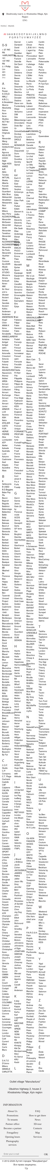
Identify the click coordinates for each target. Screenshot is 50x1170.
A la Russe (5, 89)
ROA (41, 272)
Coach (5, 982)
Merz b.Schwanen (31, 545)
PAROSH (30, 980)
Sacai (41, 364)
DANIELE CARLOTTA (7, 1070)
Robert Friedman (43, 282)
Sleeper (42, 484)
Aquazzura (7, 372)
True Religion (42, 741)
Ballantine (6, 511)
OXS (28, 922)
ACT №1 (6, 121)
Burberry (6, 740)
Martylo (29, 459)
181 (3, 58)
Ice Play (17, 795)
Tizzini (41, 692)
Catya (4, 862)
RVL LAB (42, 347)
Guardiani (18, 631)
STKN (41, 590)
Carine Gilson (5, 828)
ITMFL (17, 848)
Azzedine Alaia (6, 469)
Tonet (41, 709)
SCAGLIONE (44, 405)
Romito (42, 305)
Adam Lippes (5, 126)
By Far (5, 754)
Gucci (16, 634)
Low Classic (29, 241)
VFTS (41, 850)
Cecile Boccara (5, 872)
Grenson (18, 620)
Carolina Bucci (5, 833)
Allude (5, 266)
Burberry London (6, 745)
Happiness (19, 662)
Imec (16, 809)
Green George (17, 616)
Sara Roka (43, 394)
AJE (4, 169)
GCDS (17, 517)
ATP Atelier (5, 444)
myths (29, 711)
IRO (16, 829)
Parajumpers (32, 971)
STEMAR (43, 567)
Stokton (42, 592)
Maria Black (28, 397)
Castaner (6, 854)
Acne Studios (5, 117)
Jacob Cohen (17, 866)
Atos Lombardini (7, 438)
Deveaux (18, 94)
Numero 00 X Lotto (30, 826)
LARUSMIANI (32, 131)
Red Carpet (42, 187)
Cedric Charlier (5, 889)
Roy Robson (42, 329)
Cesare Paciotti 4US (5, 910)
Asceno (5, 414)
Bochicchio (7, 670)
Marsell (29, 454)
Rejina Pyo (41, 218)
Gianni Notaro (17, 558)
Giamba (17, 537)
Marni (28, 440)
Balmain (5, 520)
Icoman (17, 801)
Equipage (18, 272)
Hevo (16, 734)
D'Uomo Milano (5, 1064)
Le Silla (29, 164)
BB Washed (5, 569)
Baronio (5, 559)
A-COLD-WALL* (6, 95)
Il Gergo (17, 803)
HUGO (17, 765)
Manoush (30, 342)
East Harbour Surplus (18, 186)
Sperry (41, 528)
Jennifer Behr (17, 888)
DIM (16, 114)
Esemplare (19, 300)
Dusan (17, 156)
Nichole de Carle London (31, 772)
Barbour (5, 545)
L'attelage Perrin (30, 65)
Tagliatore (43, 636)
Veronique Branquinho (44, 827)
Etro (16, 303)
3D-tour (38, 1124)
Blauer (5, 654)
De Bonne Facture (18, 57)
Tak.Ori (42, 639)
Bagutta (5, 503)
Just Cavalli (17, 983)
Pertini (29, 1024)
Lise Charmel (30, 196)
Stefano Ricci (42, 549)
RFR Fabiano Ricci (42, 236)
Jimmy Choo (17, 908)
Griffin (17, 623)
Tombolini (43, 703)
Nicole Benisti (29, 781)
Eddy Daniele (17, 196)
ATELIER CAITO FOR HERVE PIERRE (6, 429)
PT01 (41, 122)
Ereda (17, 278)
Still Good (43, 584)
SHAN (41, 444)
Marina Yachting (30, 419)
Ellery (16, 245)
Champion (6, 915)
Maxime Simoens (30, 514)
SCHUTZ (43, 411)
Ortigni (29, 896)
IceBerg (17, 798)
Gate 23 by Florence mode (18, 510)
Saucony (42, 403)
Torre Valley (41, 713)
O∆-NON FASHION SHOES (30, 841)
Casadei (5, 846)
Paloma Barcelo (29, 942)
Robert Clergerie (43, 276)
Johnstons (18, 942)
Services (37, 1136)
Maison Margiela (30, 308)
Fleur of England (18, 410)
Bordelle (5, 682)
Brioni (4, 729)
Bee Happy (5, 580)
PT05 (41, 125)
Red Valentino (43, 193)
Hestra (17, 731)
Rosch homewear (43, 313)
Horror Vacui (17, 752)
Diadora (17, 100)
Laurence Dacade (30, 143)
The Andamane (43, 658)
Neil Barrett (29, 756)
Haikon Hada (17, 655)
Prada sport (41, 90)
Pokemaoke (44, 61)
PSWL (41, 120)
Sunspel (42, 612)
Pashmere (30, 982)
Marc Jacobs (29, 363)
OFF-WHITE (29, 853)
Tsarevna (43, 751)
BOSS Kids (4, 692)
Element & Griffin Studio (18, 214)
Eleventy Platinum (18, 224)
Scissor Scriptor (42, 415)
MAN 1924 (31, 339)
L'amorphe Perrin (31, 60)
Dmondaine (19, 122)
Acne (4, 113)
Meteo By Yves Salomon (30, 552)
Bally (4, 517)
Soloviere (43, 495)
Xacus (41, 953)
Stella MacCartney (44, 558)
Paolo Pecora (29, 962)
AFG (4, 149)
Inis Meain (18, 817)
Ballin (4, 514)
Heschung (18, 729)
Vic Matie (43, 859)
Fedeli (17, 339)
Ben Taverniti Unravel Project (6, 597)
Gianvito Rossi (18, 566)
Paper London (29, 967)
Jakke (16, 878)
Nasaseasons (32, 741)
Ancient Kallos (5, 307)
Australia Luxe (6, 452)
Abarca (5, 105)
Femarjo (18, 342)
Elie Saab (18, 228)
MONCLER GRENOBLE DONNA (31, 633)
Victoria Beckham (43, 866)
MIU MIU (30, 577)
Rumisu (42, 339)
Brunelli (5, 732)
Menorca (30, 540)
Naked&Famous (33, 727)
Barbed (5, 542)
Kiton (16, 1053)
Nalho (29, 729)
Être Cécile (41, 1069)
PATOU (29, 994)
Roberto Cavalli (42, 287)
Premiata (43, 94)
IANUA (17, 792)
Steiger (42, 553)
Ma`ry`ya (30, 275)
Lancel (29, 111)
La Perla (30, 86)
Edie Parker (17, 204)
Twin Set (42, 756)
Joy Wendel (17, 972)
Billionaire (6, 629)
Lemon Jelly (29, 177)
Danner (17, 41)
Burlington (6, 749)
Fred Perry (16, 466)
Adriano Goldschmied (8, 145)
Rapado (42, 160)
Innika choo (17, 822)
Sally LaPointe (42, 376)
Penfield (29, 1016)
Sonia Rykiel (41, 507)
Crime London (5, 1031)
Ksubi (16, 1062)
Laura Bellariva (30, 138)
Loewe (29, 217)
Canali (5, 807)
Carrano (5, 837)
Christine (6, 946)
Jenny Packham (18, 894)
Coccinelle (6, 985)
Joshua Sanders (18, 966)
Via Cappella (42, 855)
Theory (42, 667)
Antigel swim (5, 346)
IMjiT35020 (19, 812)
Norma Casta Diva (29, 816)
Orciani (29, 894)
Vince (41, 889)
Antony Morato (5, 366)
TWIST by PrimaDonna (44, 772)
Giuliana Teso (18, 586)
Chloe (4, 938)
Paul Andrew (29, 1004)
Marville (29, 462)
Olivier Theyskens (31, 867)
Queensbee (44, 136)
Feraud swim (17, 357)
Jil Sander (18, 903)
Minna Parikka (29, 567)
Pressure (43, 97)
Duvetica (18, 159)
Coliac (5, 991)
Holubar (17, 748)
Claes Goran (5, 970)
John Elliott (16, 916)
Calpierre (6, 787)
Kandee (17, 1003)
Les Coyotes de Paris (30, 190)
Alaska (5, 180)
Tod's (41, 695)
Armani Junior (5, 405)
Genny (17, 520)
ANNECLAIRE (8, 336)
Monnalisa (30, 638)
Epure (17, 270)
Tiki (40, 689)
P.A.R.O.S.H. (32, 932)
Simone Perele (42, 468)
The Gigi (42, 662)
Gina (16, 570)
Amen (4, 283)
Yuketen (42, 980)
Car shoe (6, 815)
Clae (4, 966)
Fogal (16, 423)
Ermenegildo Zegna (19, 296)
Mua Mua (30, 691)
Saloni (41, 380)
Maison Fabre (29, 296)
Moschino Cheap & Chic (30, 658)
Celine (5, 893)
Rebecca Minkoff (42, 181)
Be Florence (6, 574)
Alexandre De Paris (6, 248)
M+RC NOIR (29, 271)
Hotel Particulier (18, 758)
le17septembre (33, 170)
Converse (6, 1021)
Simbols (42, 464)
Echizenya (18, 192)
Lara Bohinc (29, 127)
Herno (17, 717)
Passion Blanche (29, 990)
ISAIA (16, 837)
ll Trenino (30, 214)
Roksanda (43, 297)
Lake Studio (29, 102)
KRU (16, 1059)
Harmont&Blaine (21, 664)
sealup (41, 419)
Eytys (16, 306)
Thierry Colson (42, 671)
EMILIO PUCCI (17, 249)
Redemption (44, 199)
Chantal (5, 918)
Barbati (5, 539)
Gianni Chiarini (17, 552)
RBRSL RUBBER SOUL (43, 169)
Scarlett (42, 408)
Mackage (30, 278)
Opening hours (12, 1136)
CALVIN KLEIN (5, 791)
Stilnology (43, 587)
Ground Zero (17, 627)
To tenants (12, 1119)
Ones (28, 883)
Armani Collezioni (6, 388)
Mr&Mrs (29, 680)
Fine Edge (18, 397)
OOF (28, 885)
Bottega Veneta (5, 703)
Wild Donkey (42, 929)
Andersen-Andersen (6, 313)
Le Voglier (30, 167)
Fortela (17, 445)
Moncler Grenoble (30, 626)
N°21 (28, 721)
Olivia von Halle (30, 862)
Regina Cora (42, 204)
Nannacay (30, 735)
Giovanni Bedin (18, 580)
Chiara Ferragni (6, 934)
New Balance (29, 765)
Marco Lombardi (30, 374)
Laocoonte (31, 117)
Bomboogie (7, 673)
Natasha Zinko (30, 745)
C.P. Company (6, 772)
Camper (5, 795)
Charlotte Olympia (6, 923)
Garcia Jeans (17, 502)
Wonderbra (43, 933)
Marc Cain (30, 359)
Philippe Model (29, 1048)
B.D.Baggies (7, 489)
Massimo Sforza (30, 475)
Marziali (29, 465)
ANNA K (5, 325)
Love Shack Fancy (29, 234)
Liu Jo (29, 212)
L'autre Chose (29, 71)
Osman (29, 905)
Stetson (42, 570)
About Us (12, 1111)
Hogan (17, 742)
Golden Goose (17, 605)
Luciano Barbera (29, 247)
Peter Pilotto (29, 1031)
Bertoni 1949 (5, 611)
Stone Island (41, 597)
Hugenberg (19, 762)
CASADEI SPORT (6, 850)
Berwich (5, 615)
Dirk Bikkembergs (20, 118)
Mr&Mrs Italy (29, 684)
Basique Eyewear (6, 563)
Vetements (43, 845)
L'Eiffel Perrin (29, 77)
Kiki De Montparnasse (20, 1049)
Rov (40, 325)
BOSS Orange (5, 697)
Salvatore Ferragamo (43, 385)
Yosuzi (41, 977)
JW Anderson (18, 989)
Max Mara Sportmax (30, 486)
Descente (18, 86)
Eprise (17, 267)
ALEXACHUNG (8, 216)
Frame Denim (17, 455)
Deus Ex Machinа (18, 90)
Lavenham (31, 147)
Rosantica (43, 308)
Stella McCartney (43, 563)
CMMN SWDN (5, 976)
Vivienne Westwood (43, 894)
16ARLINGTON (8, 55)
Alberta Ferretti (5, 184)
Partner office (12, 1124)
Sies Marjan (42, 460)
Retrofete (43, 230)
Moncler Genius (29, 620)
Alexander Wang (6, 237)
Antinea (5, 350)
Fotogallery (12, 1132)
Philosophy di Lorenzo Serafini (31, 1061)
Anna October (5, 329)
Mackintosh (31, 281)
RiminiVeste (44, 261)
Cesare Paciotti (5, 903)
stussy (41, 606)
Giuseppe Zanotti (18, 594)
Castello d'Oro (5, 858)
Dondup (17, 134)
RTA (40, 333)
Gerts (16, 525)
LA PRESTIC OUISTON (30, 95)
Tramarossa (44, 729)
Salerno (42, 372)
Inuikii (16, 826)
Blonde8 (5, 657)
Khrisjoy (17, 1045)
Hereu (17, 715)
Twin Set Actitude (42, 761)
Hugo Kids (18, 768)
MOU (28, 674)
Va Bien (42, 814)
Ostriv (29, 908)
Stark (41, 542)
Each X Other (17, 179)
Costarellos (7, 1024)
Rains (41, 152)
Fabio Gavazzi (17, 327)
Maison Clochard (30, 291)
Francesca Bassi (19, 460)
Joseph (17, 956)
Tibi (40, 687)
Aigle (4, 160)
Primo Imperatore (43, 110)
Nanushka (30, 738)
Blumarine (6, 668)
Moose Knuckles (30, 648)
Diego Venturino (18, 110)
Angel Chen (4, 321)
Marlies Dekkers (30, 436)
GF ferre (18, 528)
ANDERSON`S (8, 317)
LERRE (29, 181)
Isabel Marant (17, 833)
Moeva (29, 599)
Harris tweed (17, 669)
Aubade (5, 448)
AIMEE (5, 166)
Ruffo (41, 336)
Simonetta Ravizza (43, 480)
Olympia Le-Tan (30, 873)
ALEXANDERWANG (10, 241)
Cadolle (5, 782)
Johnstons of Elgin (18, 947)
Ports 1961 (41, 77)
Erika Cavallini (18, 282)
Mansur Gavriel (29, 347)
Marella (29, 392)
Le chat (29, 156)
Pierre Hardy (41, 46)
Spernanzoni (44, 525)
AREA (4, 381)
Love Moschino (30, 227)
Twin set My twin (42, 766)
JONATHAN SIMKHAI (19, 952)
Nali (28, 732)
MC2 (28, 524)
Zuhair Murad (41, 1040)
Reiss (41, 213)
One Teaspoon (30, 879)
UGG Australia (42, 785)
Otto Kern (30, 916)
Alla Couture (5, 260)
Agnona (5, 152)
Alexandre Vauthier (6, 254)
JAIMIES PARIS (18, 874)
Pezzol (29, 1038)
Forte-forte (17, 438)
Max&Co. (30, 504)
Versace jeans (42, 832)
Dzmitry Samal (17, 163)
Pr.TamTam (44, 83)
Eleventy (18, 219)
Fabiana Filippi (18, 321)
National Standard (30, 751)
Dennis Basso (17, 77)
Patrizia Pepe (29, 998)
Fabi (16, 317)
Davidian (18, 53)
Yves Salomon (42, 984)
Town (41, 726)
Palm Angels (29, 937)
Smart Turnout (42, 491)
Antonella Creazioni (6, 354)
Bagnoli (5, 500)
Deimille (17, 61)
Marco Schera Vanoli (29, 387)
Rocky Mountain (43, 293)
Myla (28, 702)
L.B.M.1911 (31, 47)
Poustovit (43, 81)
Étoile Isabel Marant (42, 1054)
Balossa (5, 523)
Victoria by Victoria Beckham (43, 873)
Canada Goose (5, 803)
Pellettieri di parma (30, 1012)
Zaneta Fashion (42, 1020)
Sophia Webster (42, 519)
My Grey (30, 697)
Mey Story (30, 557)
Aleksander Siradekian (7, 198)
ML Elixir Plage (30, 589)
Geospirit (18, 523)
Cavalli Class (5, 867)
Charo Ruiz (5, 928)
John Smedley (18, 927)
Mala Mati (30, 325)
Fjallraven (18, 400)
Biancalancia (7, 623)
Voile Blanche (42, 899)
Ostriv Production (31, 912)
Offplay (29, 857)
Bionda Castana (5, 633)
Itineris (17, 845)
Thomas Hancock (42, 683)
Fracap (17, 448)
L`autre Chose (29, 43)
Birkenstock (7, 637)
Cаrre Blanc (4, 1048)
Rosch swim (41, 318)
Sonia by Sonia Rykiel (42, 500)
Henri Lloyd (16, 708)
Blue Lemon (5, 661)
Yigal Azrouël (42, 970)
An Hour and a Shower (5, 292)
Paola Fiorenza (30, 956)
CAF (4, 784)
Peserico (30, 1027)
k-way (16, 1000)
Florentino (18, 420)
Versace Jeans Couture (42, 839)
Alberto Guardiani (6, 190)
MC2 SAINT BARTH (29, 529)
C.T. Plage (6, 776)
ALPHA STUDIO (5, 271)
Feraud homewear (19, 352)
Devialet (17, 97)
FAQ (37, 1111)
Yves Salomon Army (42, 991)
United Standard (43, 797)
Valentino (43, 817)
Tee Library (42, 644)
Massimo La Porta (30, 469)
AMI (4, 286)
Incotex (17, 815)
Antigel (5, 342)
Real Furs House (43, 176)
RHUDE (42, 241)
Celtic (4, 896)
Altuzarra (6, 275)
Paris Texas (29, 976)
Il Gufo (17, 806)
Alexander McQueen (6, 220)
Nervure (29, 760)
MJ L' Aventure (30, 584)
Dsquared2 (19, 150)
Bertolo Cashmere (6, 605)
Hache (17, 650)
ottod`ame (30, 919)
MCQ (28, 535)
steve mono (41, 574)
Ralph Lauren (42, 156)
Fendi (16, 344)
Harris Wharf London (17, 684)
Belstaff (5, 590)
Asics (4, 420)
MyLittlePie (31, 705)
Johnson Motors (18, 938)
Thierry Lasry (42, 677)
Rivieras (42, 269)
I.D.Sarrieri (19, 789)
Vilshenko (43, 887)
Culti (4, 1038)
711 (3, 77)
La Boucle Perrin (30, 82)
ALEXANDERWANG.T (11, 244)
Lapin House (29, 121)
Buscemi (6, 751)
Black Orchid (5, 647)
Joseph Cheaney (18, 961)
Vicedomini (43, 861)
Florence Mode (18, 416)
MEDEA (29, 538)
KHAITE (17, 1042)
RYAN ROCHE (42, 352)
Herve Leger (17, 725)
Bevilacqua (7, 617)
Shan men (43, 447)
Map (37, 1132)
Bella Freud (4, 586)
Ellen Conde (17, 241)
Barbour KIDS (5, 549)
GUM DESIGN (18, 639)
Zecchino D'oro (43, 1028)
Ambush (5, 280)
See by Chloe (42, 427)
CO (3, 980)
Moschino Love (30, 665)
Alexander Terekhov (6, 232)
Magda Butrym (29, 285)
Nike (28, 796)
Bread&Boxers (8, 712)
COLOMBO (7, 1002)
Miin (28, 560)
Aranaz (5, 375)
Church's (6, 957)
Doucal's (18, 136)
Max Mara (30, 482)
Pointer (42, 58)
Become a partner (12, 1128)
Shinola (42, 450)
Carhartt (5, 818)
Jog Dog (18, 912)
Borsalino (6, 684)
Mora (28, 652)
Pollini (41, 64)
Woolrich (42, 936)
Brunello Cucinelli (5, 736)
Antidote (5, 339)
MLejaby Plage (30, 595)
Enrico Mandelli (18, 263)
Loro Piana (28, 222)
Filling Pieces (17, 391)
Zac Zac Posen (42, 1012)
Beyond (5, 620)
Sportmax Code (43, 538)
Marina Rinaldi (29, 402)
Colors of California (6, 1009)
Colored (5, 1005)
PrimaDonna (44, 106)
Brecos (5, 715)
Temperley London (43, 649)
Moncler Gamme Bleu (29, 613)
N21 (28, 724)
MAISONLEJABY (33, 317)
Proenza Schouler (42, 116)
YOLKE (42, 974)
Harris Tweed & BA (18, 676)
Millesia (29, 563)
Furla (16, 484)
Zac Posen (41, 1006)
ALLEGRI (6, 264)
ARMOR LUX (5, 410)
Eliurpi (17, 236)
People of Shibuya (30, 1020)
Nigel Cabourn (30, 792)
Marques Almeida (30, 447)
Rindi (41, 264)
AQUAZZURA (8, 370)
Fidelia (17, 370)
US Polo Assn (42, 802)
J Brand (17, 859)
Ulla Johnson (42, 791)
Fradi (16, 450)
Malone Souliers (29, 335)
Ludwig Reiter (29, 258)
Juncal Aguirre (17, 977)
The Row (43, 664)
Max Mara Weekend (30, 500)
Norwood (30, 822)
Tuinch (41, 754)
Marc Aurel (28, 355)
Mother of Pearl (30, 670)
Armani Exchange (6, 393)
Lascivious (31, 134)
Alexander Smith (6, 226)
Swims (41, 620)
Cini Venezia (5, 962)
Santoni (42, 391)
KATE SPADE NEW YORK (17, 1030)
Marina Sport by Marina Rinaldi (30, 411)
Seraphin (43, 436)
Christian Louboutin (6, 942)
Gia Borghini (18, 533)
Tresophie (43, 734)
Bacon (5, 497)
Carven (5, 843)
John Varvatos (18, 933)
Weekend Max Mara (43, 913)
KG (15, 1039)
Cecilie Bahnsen (6, 884)
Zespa (41, 1032)
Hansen (17, 659)
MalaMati (30, 328)
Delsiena (18, 72)
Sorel (41, 523)
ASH (4, 417)
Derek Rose (17, 82)
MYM (28, 708)
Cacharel (6, 779)
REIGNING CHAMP (43, 209)
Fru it (16, 481)
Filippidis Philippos (18, 380)
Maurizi (29, 479)
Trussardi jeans (43, 747)
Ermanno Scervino (18, 291)
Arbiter (5, 378)
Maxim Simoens (30, 508)
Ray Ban (42, 163)
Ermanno (18, 286)
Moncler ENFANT (30, 606)
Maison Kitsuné (29, 302)
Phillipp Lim (29, 1054)
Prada (41, 86)
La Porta (30, 89)
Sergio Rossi (41, 440)
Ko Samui (18, 1056)
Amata (5, 277)
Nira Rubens (29, 806)
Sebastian (43, 422)
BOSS (4, 687)
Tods (41, 698)
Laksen (29, 106)
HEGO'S (18, 692)
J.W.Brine (18, 861)
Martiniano (31, 457)
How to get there (37, 1115)
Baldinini (5, 506)
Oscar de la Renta (30, 901)
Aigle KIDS (6, 163)
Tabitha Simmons (43, 632)
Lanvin (29, 114)
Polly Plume (41, 68)
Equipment (19, 275)
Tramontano (44, 731)
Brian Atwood (5, 725)
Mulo (28, 694)
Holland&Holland (21, 745)
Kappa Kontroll (17, 1008)
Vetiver (42, 847)
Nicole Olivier (29, 787)
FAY (16, 336)
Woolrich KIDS (42, 941)
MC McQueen (30, 520)
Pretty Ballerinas (43, 102)
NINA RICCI (29, 801)
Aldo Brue (6, 194)
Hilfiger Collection (18, 738)
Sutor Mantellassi (43, 616)
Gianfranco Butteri (19, 546)
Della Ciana (16, 68)
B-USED (5, 486)
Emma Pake (17, 257)
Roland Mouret (42, 301)
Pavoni (29, 1008)
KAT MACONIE (18, 1021)
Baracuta (6, 531)
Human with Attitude (17, 773)
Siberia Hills (42, 454)
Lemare (29, 173)
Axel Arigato (5, 463)
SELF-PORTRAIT (43, 432)
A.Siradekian (7, 102)
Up (26, 1168)
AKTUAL (6, 177)
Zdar (41, 1024)
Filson (17, 395)
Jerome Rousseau (18, 899)
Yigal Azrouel (42, 965)
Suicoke (42, 609)
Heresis (17, 712)
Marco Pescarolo (30, 380)
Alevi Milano (5, 209)
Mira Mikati (29, 573)
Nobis (28, 810)
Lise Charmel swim (30, 203)
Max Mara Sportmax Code (30, 493)
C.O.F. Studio (5, 766)
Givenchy (18, 598)
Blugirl (5, 665)
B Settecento (7, 482)
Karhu (17, 1012)
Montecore (31, 641)
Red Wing (43, 197)
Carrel (5, 840)
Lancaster (30, 108)
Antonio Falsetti (5, 360)
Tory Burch (41, 719)
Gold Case (19, 601)
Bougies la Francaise (6, 708)
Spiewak (42, 531)
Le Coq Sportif (29, 160)
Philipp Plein (29, 1043)
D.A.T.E (5, 1060)
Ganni (17, 497)
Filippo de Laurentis (18, 385)
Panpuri (29, 949)
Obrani (29, 849)
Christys (5, 954)
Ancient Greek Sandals (5, 300)
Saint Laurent (42, 368)
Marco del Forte (30, 369)
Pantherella (31, 952)
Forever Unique (17, 427)
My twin (29, 699)
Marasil (29, 351)
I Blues (17, 787)
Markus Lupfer (29, 430)
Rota (41, 322)
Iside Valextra (17, 841)
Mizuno (29, 579)
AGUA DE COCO (6, 156)
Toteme (42, 723)
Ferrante (18, 361)
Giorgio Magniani (18, 574)
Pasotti (29, 985)
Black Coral (4, 641)
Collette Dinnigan (6, 995)
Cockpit (5, 988)
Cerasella (6, 899)
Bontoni (5, 679)
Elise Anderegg (18, 232)
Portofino (43, 72)
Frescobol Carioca (18, 472)
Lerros (29, 184)
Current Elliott (5, 1043)
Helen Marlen (17, 697)
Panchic (29, 946)
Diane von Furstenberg (19, 104)
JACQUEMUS (20, 870)
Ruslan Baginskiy (43, 343)
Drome (17, 147)
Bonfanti (5, 676)
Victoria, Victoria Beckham (43, 881)
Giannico (18, 562)
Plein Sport (41, 54)
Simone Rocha (42, 474)
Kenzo (17, 1037)
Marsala (29, 451)
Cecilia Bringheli (6, 878)
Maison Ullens (29, 313)
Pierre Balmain (29, 1068)
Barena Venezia (5, 555)
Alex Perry (6, 213)
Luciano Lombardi (30, 252)
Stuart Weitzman (43, 602)
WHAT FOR (41, 918)
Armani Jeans (5, 399)
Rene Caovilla (42, 223)
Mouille (29, 677)
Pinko (41, 50)
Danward (18, 44)
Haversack (19, 689)
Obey (28, 846)
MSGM (29, 688)
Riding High (41, 257)
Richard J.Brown (42, 246)
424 (3, 74)
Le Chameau (30, 152)
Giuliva (17, 590)
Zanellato (43, 1016)
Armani (5, 384)
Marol (28, 443)
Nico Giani (30, 777)
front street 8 (17, 477)
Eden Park (18, 200)
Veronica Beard (42, 821)
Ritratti (41, 266)
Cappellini (6, 812)
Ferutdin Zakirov (18, 366)
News (37, 1119)
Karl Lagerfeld (18, 1016)
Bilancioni (6, 626)
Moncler (29, 602)
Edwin (17, 208)
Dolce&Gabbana (21, 131)
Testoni (42, 653)
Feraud (17, 347)
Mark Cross (29, 425)
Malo (28, 331)
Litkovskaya (31, 209)
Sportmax (43, 534)
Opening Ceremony (31, 890)
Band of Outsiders (6, 527)
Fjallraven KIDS (18, 405)
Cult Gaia (6, 1035)
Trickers (42, 737)
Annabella (6, 333)
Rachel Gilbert (42, 148)
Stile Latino (41, 580)
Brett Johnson (6, 719)
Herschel (18, 720)
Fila (16, 375)
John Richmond (18, 922)
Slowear (42, 486)
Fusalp (17, 487)
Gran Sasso (17, 611)
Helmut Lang (17, 702)
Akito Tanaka (5, 173)
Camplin (5, 798)
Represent (43, 227)
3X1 (4, 72)
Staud (41, 545)
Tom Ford (43, 701)
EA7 (16, 175)
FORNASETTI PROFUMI (20, 433)
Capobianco (7, 809)
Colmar (5, 999)
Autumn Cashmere (6, 458)
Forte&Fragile (20, 442)
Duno (16, 153)
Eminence (18, 253)
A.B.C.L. (5, 99)
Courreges (6, 1027)
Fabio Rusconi (17, 332)
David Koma (16, 49)
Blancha (5, 651)
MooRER (30, 644)
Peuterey (30, 1035)
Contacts (37, 1128)
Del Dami (18, 64)
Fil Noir (17, 372)
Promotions (12, 1115)
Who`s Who (41, 924)
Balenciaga (7, 509)
